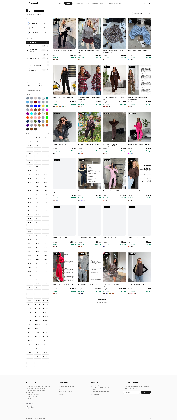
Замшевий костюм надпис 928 (62, 50)
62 (45, 276)
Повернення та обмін (114, 3)
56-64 (37, 251)
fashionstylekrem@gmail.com (101, 392)
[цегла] (43, 125)
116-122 (37, 308)
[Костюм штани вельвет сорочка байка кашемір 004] (139, 80)
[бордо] (35, 102)
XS (37, 361)
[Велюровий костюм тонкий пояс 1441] (64, 173)
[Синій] (27, 121)
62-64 (29, 280)
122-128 (37, 312)
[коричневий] (35, 109)
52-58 (37, 231)
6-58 (29, 146)
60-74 (37, 276)
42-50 (37, 178)
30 (30, 158)
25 (37, 150)
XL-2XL (30, 361)
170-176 (45, 337)
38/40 (37, 166)
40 (45, 166)
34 (30, 162)
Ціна (28, 79)
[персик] (31, 117)
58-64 (37, 259)
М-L (45, 341)
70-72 (29, 296)
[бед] (31, 98)
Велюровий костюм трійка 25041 (63, 97)
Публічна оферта (63, 389)
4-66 (29, 142)
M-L (30, 353)
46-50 (45, 194)
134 (30, 320)
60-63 (45, 268)
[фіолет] (27, 125)
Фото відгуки (80, 3)
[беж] (35, 98)
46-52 (29, 199)
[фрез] (35, 125)
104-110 (45, 300)
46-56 (45, 199)
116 (30, 308)
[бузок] (39, 102)
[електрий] (35, 106)
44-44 (37, 186)
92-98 (29, 300)
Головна (58, 3)
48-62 (45, 211)
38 (30, 166)
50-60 (37, 223)
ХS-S (45, 345)
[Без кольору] (39, 98)
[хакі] (39, 125)
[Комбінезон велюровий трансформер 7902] (114, 127)
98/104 (37, 300)
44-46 (45, 186)
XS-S (29, 365)
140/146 (37, 324)
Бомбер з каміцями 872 (60, 144)
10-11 (29, 150)
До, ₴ (39, 83)
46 (30, 194)
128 (30, 316)
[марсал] (27, 113)
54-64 (45, 239)
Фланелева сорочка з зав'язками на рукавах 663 (89, 98)
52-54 (45, 227)
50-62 (45, 223)
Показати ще (102, 299)
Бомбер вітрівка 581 (134, 191)
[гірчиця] (47, 102)
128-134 (37, 316)
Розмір (28, 133)
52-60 (45, 231)
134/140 (45, 320)
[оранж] (27, 117)
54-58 (45, 235)
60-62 (37, 268)
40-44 (37, 170)
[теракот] (43, 121)
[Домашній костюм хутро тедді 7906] (139, 127)
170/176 (29, 341)
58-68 (29, 263)
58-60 (45, 255)
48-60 (37, 211)
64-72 (45, 284)
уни (30, 345)
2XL (30, 138)
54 (30, 235)
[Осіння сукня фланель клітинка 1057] (114, 267)
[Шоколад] (35, 129)
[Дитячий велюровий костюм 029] (89, 127)
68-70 (37, 292)
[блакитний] (27, 102)
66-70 (45, 288)
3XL (45, 138)
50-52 (29, 219)
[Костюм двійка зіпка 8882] (114, 173)
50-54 (37, 219)
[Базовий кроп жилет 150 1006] (139, 267)
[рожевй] (43, 117)
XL (37, 357)
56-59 (37, 247)
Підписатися (146, 392)
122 (30, 312)
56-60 (45, 247)
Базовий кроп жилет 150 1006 (137, 284)
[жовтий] (43, 106)
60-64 (29, 272)
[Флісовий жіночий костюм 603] (139, 33)
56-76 (29, 255)
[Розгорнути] (27, 46)
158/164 (29, 337)
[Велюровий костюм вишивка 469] (64, 267)
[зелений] (47, 106)
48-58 (29, 211)
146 (45, 324)
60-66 (45, 272)
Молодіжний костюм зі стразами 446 (113, 98)
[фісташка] (31, 125)
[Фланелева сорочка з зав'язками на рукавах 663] (89, 80)
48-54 (37, 207)
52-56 (29, 231)
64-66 (29, 284)
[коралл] (31, 109)
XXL (38, 365)
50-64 (29, 227)
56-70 (45, 251)
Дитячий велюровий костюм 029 (88, 144)
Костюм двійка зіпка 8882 (111, 191)
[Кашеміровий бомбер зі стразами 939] (89, 33)
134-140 (37, 320)
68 (30, 292)
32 (37, 158)
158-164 (45, 332)
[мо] (35, 113)
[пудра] (35, 117)
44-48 (29, 190)
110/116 (45, 304)
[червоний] (47, 125)
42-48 (29, 178)
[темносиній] (39, 121)
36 (45, 162)
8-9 (45, 146)
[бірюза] (47, 98)
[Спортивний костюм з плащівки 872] (89, 173)
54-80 (37, 243)
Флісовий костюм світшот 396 (87, 284)
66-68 (37, 288)
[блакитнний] (31, 102)
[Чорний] (27, 129)
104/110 (29, 304)
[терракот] (47, 121)
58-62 (29, 259)
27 (30, 154)
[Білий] (43, 98)
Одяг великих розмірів (33, 50)
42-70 (45, 182)
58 (37, 255)
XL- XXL (45, 357)
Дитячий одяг (33, 55)
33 (45, 158)
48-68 (29, 215)
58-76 (45, 263)
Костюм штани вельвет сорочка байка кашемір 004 (138, 98)
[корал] (27, 109)
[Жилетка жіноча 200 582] (64, 220)
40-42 (29, 170)
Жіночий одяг (33, 46)
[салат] (47, 117)
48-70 (37, 215)
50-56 (45, 219)
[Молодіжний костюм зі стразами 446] (114, 80)
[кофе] (39, 109)
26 (45, 150)
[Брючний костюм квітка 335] (89, 220)
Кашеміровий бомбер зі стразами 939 (88, 51)
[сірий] (31, 121)
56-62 (29, 251)
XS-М (45, 361)
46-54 (37, 199)
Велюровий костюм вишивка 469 (63, 284)
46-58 (29, 203)
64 (45, 280)
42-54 (29, 182)
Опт (87, 3)
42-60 (37, 182)
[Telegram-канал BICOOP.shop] (32, 407)
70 (45, 292)
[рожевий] (39, 117)
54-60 (29, 239)
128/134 (45, 316)
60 (30, 268)
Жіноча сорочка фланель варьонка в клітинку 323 (114, 51)
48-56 (45, 207)
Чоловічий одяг (34, 58)
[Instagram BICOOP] (28, 407)
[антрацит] (27, 98)
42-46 (45, 174)
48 (37, 203)
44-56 (45, 190)
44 (30, 186)
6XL (38, 146)
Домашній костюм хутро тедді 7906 (139, 144)
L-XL (37, 349)
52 (37, 227)
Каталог (68, 3)
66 (30, 288)
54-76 (29, 243)
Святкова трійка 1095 (109, 237)
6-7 (45, 142)
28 (37, 154)
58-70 (37, 263)
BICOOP (34, 3)
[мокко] (39, 113)
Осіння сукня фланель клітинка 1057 (113, 285)
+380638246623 (97, 394)
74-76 (45, 296)
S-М (45, 353)
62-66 (37, 280)
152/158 (29, 332)
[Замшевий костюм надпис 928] (64, 33)
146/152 (37, 328)
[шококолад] (31, 129)
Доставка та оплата (98, 3)
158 (38, 332)
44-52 (37, 190)
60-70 (29, 276)
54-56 (37, 235)
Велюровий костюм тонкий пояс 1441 (63, 192)
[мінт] (31, 113)
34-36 (37, 162)
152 (45, 328)
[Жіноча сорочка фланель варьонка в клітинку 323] (114, 33)
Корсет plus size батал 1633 (136, 237)
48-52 (29, 207)
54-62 (37, 239)
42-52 (45, 178)
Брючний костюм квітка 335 (87, 237)
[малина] (47, 109)
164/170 (37, 337)
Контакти (61, 394)
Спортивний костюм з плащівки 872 (88, 192)
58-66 (45, 259)
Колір (28, 94)
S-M (30, 357)
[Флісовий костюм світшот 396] (89, 267)
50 (45, 215)
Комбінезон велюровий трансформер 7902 (110, 145)
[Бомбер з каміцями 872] (64, 127)
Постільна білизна (35, 65)
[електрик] (39, 106)
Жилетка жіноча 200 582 (60, 237)
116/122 (45, 308)
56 (45, 243)
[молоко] (43, 113)
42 (30, 174)
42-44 (37, 174)
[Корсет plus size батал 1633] (139, 220)
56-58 (29, 247)
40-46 (45, 170)
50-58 (29, 223)
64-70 (37, 284)
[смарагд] (35, 121)
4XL (38, 142)
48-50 (45, 203)
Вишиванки (33, 62)
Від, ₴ (28, 83)
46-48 (37, 194)
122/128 (45, 312)
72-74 (37, 296)
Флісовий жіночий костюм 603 (137, 50)
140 (30, 324)
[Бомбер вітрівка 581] (139, 173)
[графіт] (27, 106)
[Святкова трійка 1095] (114, 220)
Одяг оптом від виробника (33, 70)
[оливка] (47, 113)
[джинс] (31, 106)
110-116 (37, 304)
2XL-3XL (37, 138)
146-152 (29, 328)
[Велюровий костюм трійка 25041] (64, 80)
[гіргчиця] (43, 102)
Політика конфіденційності (67, 386)
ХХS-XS (37, 345)
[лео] (43, 109)
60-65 (37, 272)
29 (45, 154)
